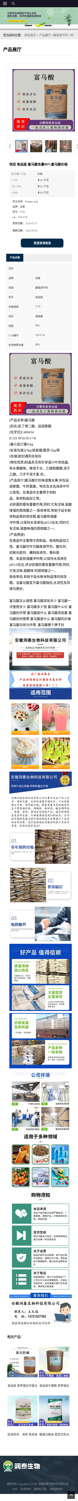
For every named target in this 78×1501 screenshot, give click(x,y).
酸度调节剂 (60, 35)
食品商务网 (56, 1489)
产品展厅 (45, 35)
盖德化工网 (40, 1489)
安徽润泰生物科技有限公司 (53, 1484)
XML (15, 1489)
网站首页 (30, 35)
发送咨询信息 (42, 243)
